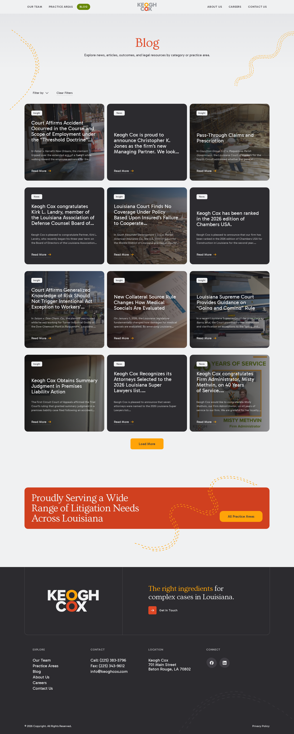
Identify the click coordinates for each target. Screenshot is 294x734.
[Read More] (64, 142)
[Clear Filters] (64, 93)
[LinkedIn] (224, 662)
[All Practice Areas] (241, 516)
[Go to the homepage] (73, 601)
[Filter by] (40, 93)
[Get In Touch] (162, 610)
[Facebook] (211, 662)
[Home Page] (147, 7)
